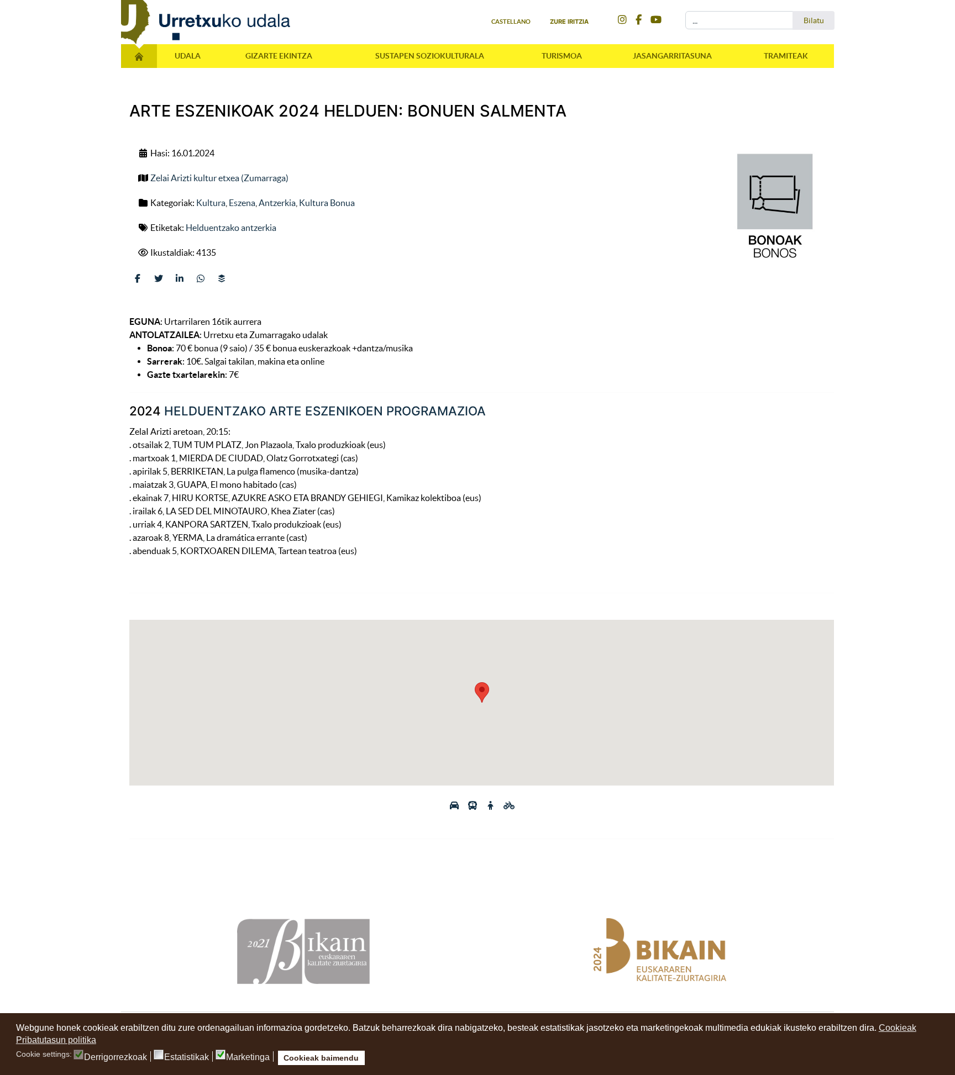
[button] (482, 692)
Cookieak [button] (897, 1027)
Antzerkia (277, 203)
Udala (188, 55)
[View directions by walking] (491, 805)
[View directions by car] (455, 805)
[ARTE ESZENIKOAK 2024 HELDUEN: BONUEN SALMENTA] (772, 207)
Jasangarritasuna (672, 55)
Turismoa (562, 55)
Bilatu (814, 20)
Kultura (210, 203)
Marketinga (248, 1057)
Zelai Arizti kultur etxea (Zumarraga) (219, 178)
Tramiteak (786, 55)
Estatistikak (186, 1057)
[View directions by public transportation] (473, 805)
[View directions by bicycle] (509, 805)
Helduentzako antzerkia (231, 228)
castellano (511, 21)
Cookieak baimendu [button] (321, 1057)
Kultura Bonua (327, 203)
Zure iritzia (569, 21)
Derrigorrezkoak (115, 1057)
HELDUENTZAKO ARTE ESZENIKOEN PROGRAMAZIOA (325, 410)
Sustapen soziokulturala (429, 55)
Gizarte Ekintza (278, 55)
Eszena (242, 203)
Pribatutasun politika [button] (56, 1040)
